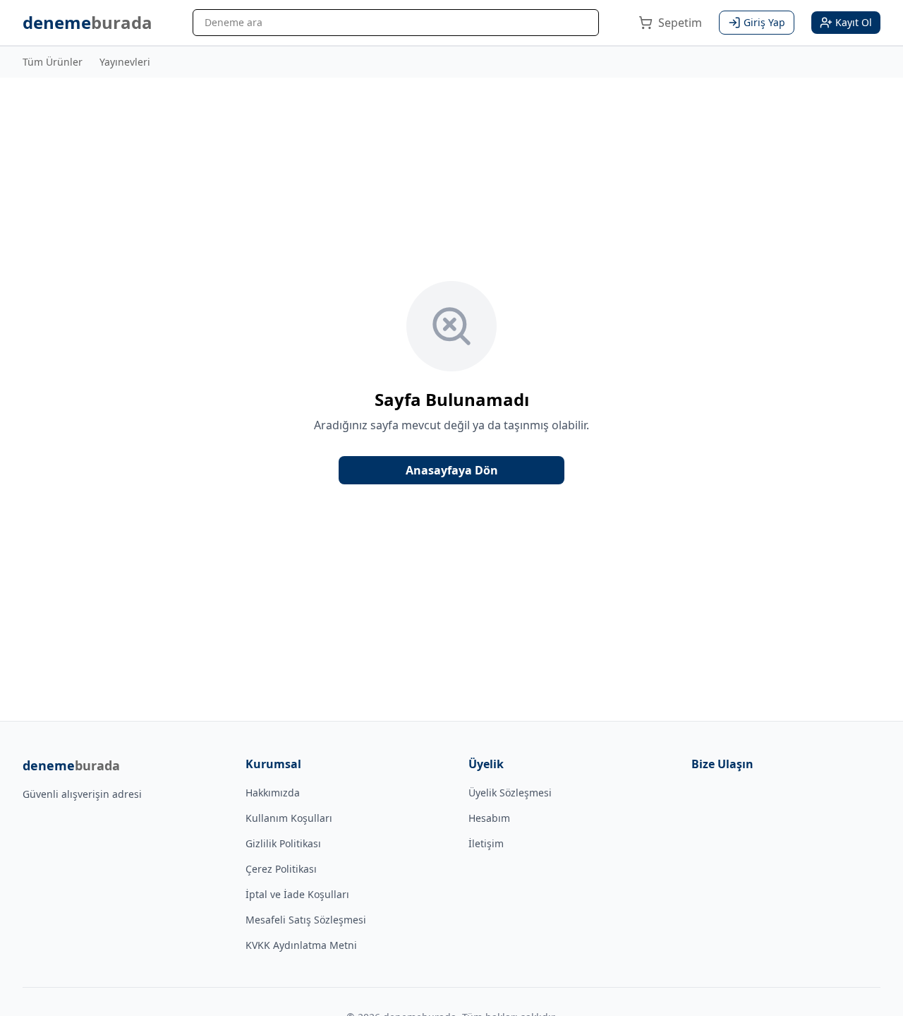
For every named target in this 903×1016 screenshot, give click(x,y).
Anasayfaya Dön (452, 470)
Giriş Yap (764, 22)
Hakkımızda (273, 792)
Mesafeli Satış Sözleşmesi (306, 919)
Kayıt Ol (853, 22)
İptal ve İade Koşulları (297, 894)
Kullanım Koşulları (289, 818)
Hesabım (489, 818)
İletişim (486, 843)
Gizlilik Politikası (283, 843)
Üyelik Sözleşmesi (510, 792)
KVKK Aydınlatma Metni (301, 945)
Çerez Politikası (281, 868)
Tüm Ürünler (53, 61)
